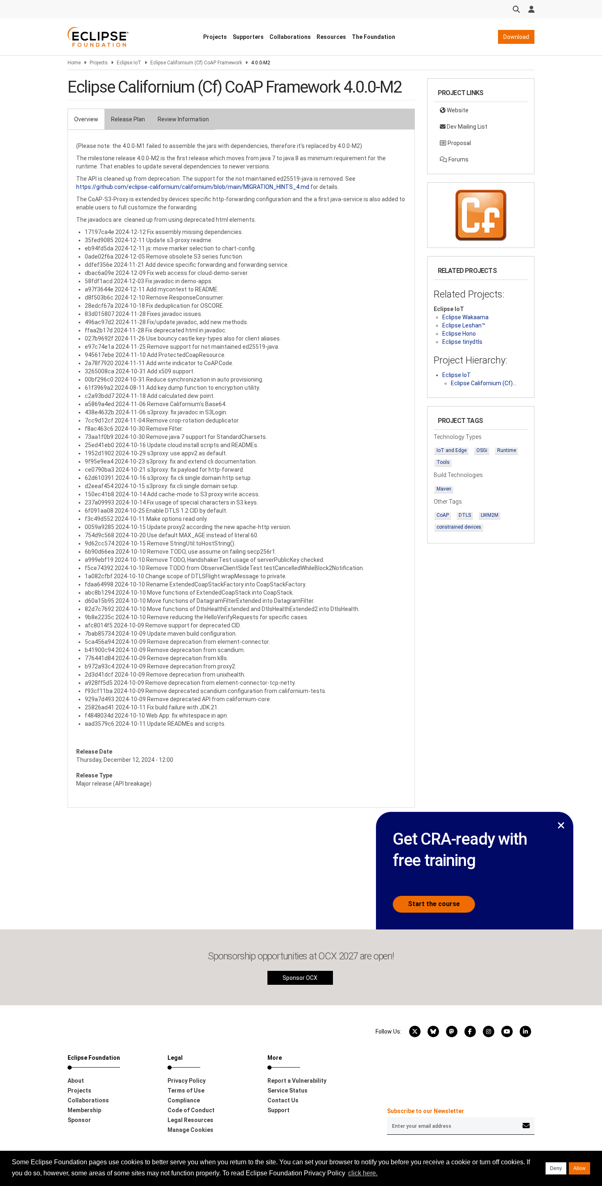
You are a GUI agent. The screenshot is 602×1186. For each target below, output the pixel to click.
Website (457, 110)
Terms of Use (185, 1090)
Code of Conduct (191, 1110)
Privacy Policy (186, 1080)
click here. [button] (363, 1173)
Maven (444, 489)
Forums (457, 159)
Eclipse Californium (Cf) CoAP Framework (196, 63)
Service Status (287, 1090)
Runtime (506, 450)
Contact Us (283, 1100)
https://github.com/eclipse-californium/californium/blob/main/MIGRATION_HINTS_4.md (192, 187)
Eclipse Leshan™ (463, 325)
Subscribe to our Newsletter (425, 1111)
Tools (443, 462)
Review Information (183, 119)
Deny (556, 1168)
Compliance (183, 1100)
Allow (579, 1168)
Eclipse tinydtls (462, 342)
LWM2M (489, 515)
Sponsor (79, 1120)
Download (516, 37)
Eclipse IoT (129, 63)
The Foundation (373, 37)
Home (74, 63)
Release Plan (128, 119)
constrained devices (459, 527)
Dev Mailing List (466, 126)
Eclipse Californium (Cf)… (483, 383)
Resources (331, 37)
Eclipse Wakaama (465, 317)
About (76, 1080)
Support (278, 1110)
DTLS (465, 515)
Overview (86, 119)
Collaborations (290, 37)
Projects (215, 37)
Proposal (458, 143)
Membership (84, 1110)
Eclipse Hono (459, 333)
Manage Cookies (190, 1130)
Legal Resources (190, 1120)
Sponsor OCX (300, 978)
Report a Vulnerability (296, 1080)
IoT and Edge (451, 450)
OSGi (481, 450)
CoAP (443, 515)
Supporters (248, 37)
